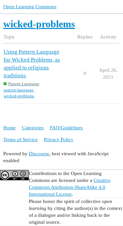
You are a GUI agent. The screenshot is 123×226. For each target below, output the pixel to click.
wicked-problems (19, 95)
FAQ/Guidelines (66, 127)
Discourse (39, 153)
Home (9, 127)
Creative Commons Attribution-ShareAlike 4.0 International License (70, 187)
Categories (33, 127)
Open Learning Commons (29, 6)
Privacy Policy (58, 139)
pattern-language (19, 90)
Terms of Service (20, 139)
